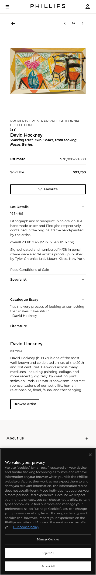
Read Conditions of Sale (29, 270)
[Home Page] (48, 6)
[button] (48, 71)
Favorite (51, 189)
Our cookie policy (26, 527)
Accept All (48, 566)
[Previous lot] (65, 23)
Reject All (47, 553)
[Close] (90, 455)
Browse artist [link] (25, 404)
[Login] (87, 7)
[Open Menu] (11, 7)
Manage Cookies (48, 539)
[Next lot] (82, 23)
